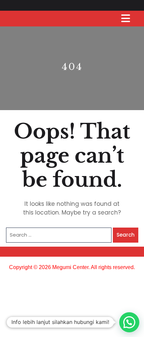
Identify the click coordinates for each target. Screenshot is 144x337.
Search (126, 234)
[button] (129, 322)
